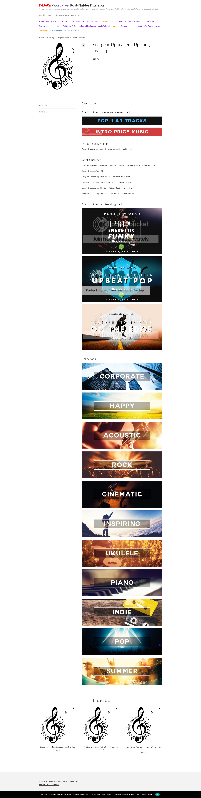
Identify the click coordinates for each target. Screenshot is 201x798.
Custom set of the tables (49, 26)
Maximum (77, 21)
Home (43, 38)
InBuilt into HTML (68, 26)
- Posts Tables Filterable (71, 5)
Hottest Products (94, 21)
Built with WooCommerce (49, 784)
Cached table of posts (87, 26)
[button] (83, 45)
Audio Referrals (104, 26)
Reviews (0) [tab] (43, 112)
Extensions (43, 30)
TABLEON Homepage (47, 21)
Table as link (150, 21)
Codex (115, 26)
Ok (157, 794)
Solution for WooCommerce (149, 26)
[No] (198, 794)
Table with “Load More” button (129, 21)
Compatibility (126, 26)
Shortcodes (63, 21)
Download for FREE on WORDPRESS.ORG (67, 30)
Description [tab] (43, 105)
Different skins (109, 21)
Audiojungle (51, 38)
